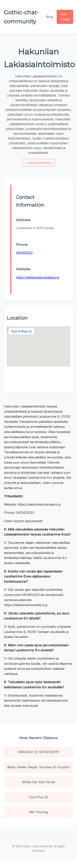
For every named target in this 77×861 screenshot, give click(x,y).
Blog (49, 17)
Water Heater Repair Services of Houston (38, 767)
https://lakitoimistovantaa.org (37, 277)
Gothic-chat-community (21, 17)
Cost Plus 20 (38, 797)
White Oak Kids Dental (38, 782)
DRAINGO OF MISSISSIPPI (38, 752)
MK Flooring (38, 812)
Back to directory (39, 162)
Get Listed (65, 16)
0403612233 (24, 252)
